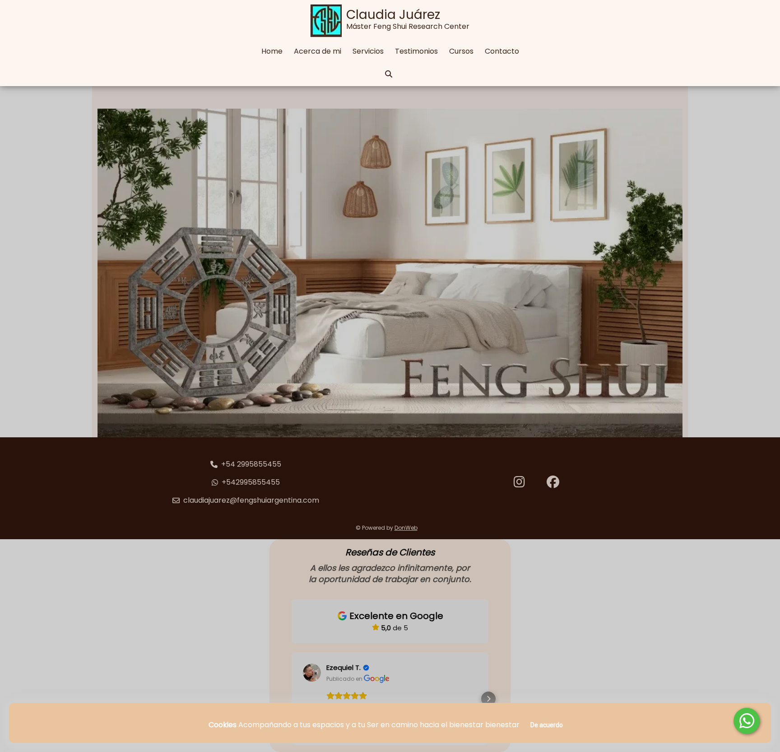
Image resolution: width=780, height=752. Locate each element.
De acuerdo (546, 725)
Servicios (368, 51)
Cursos (461, 51)
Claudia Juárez (393, 14)
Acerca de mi (317, 51)
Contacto (502, 51)
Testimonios (416, 51)
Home (272, 51)
